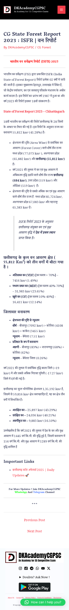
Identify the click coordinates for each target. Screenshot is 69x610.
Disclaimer (57, 598)
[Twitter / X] (48, 568)
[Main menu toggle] (62, 10)
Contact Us (20, 598)
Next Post (34, 531)
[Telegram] (31, 568)
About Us (11, 598)
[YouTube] (43, 568)
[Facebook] (26, 568)
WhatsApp (21, 492)
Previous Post (34, 520)
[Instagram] (20, 568)
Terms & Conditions (44, 598)
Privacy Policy (30, 598)
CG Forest (44, 47)
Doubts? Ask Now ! (36, 577)
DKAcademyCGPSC (29, 8)
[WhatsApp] (37, 568)
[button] (42, 602)
